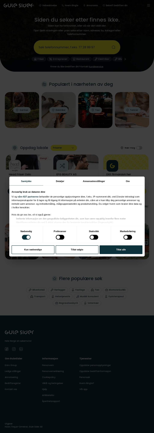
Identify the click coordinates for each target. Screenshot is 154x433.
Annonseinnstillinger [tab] (94, 181)
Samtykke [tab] (26, 181)
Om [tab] (128, 181)
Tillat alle (121, 249)
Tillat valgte (77, 249)
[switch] (60, 237)
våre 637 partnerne (28, 196)
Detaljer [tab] (60, 181)
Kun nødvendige (33, 249)
